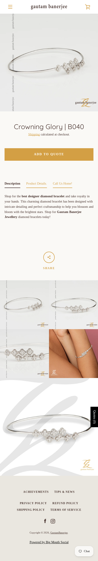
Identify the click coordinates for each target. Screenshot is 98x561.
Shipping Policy (31, 509)
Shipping (34, 134)
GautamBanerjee (59, 532)
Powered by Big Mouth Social (49, 542)
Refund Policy (65, 503)
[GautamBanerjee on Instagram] (53, 521)
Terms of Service (65, 509)
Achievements (36, 491)
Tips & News (64, 491)
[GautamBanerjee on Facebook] (45, 521)
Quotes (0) (94, 417)
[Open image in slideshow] (49, 62)
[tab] (12, 184)
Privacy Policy (33, 503)
